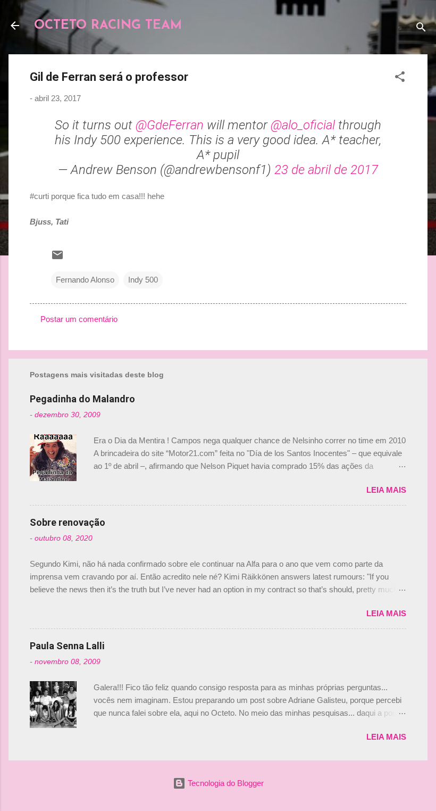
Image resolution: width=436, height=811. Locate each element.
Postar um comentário (79, 319)
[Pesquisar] (421, 29)
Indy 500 (143, 279)
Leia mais (386, 489)
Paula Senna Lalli (67, 645)
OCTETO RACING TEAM (108, 25)
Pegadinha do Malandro (82, 398)
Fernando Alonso (85, 279)
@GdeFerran (170, 125)
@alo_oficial (303, 125)
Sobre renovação (67, 522)
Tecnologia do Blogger (225, 783)
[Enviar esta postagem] (57, 258)
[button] (399, 78)
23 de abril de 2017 (326, 169)
